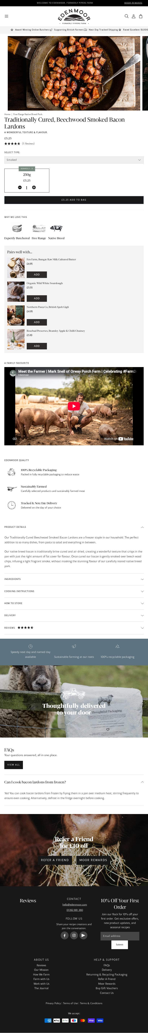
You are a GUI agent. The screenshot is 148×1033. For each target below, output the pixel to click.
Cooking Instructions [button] (19, 591)
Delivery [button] (10, 615)
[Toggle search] (126, 16)
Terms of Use (70, 1003)
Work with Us (41, 983)
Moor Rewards (93, 860)
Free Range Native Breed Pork (27, 114)
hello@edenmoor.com (74, 904)
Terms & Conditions (91, 1003)
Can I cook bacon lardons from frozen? (35, 781)
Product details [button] (15, 527)
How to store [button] (13, 603)
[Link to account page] (134, 16)
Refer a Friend (55, 860)
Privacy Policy (53, 1003)
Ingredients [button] (12, 579)
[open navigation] (6, 16)
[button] (140, 16)
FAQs (107, 965)
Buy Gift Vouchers (107, 988)
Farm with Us (41, 979)
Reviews (41, 965)
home (7, 114)
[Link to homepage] (74, 16)
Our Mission (41, 970)
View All (13, 765)
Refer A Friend (107, 979)
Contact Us (107, 993)
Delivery (107, 970)
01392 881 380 (75, 910)
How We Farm (41, 974)
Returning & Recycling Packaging (106, 974)
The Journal (41, 988)
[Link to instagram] (74, 935)
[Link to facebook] (65, 935)
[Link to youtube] (83, 935)
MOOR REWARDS (133, 3)
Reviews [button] (9, 628)
